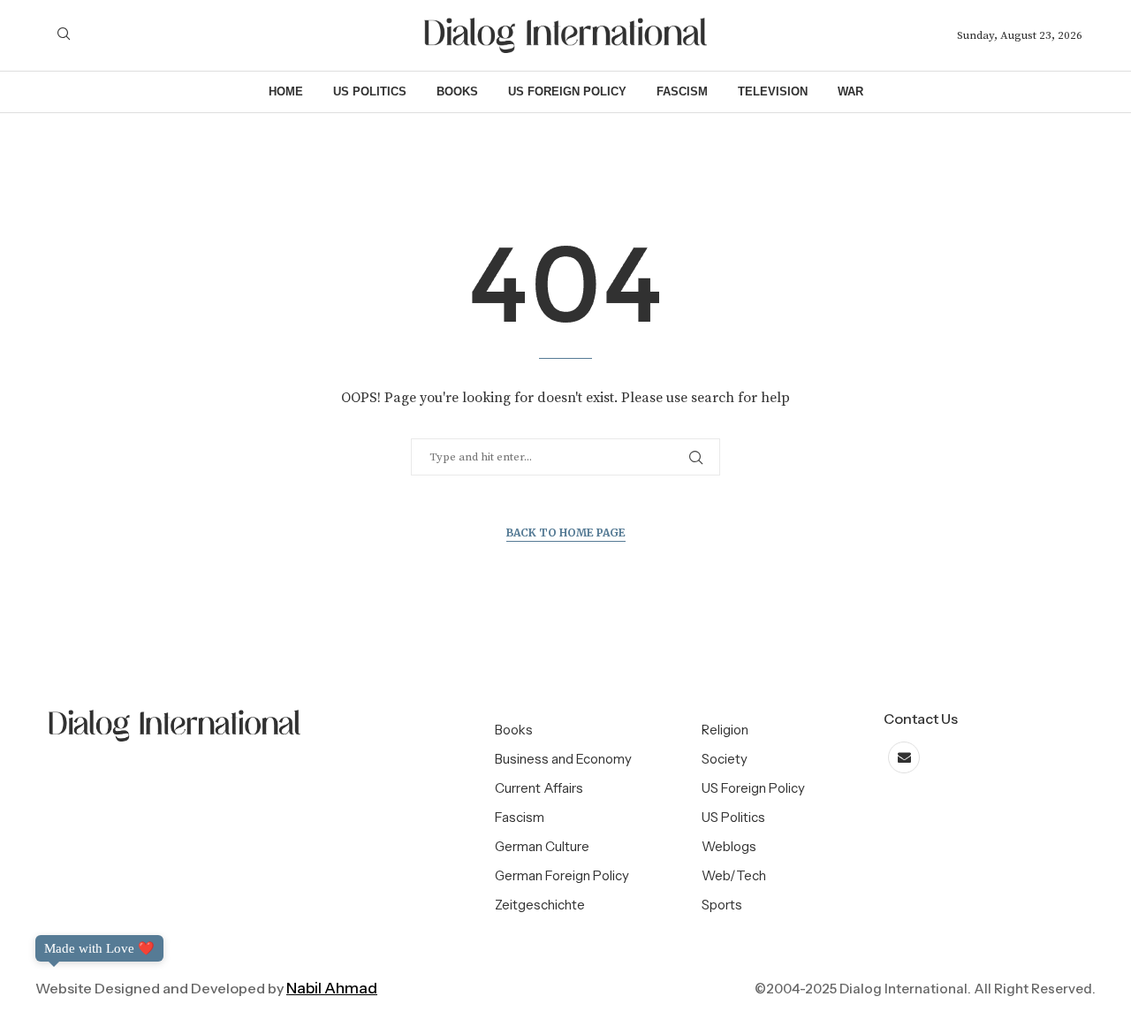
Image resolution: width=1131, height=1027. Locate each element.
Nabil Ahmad (331, 988)
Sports (722, 904)
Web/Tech (734, 875)
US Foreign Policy (567, 91)
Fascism (682, 91)
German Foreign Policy (562, 875)
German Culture (542, 846)
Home (286, 91)
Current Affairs (539, 788)
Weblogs (729, 846)
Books (457, 91)
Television (773, 91)
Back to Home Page (566, 532)
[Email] (904, 757)
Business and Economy (563, 758)
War (850, 91)
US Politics (369, 91)
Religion (725, 729)
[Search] (63, 35)
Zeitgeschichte (540, 904)
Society (725, 758)
